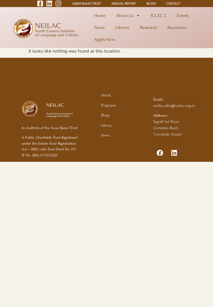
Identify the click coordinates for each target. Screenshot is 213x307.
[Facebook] (159, 152)
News (99, 27)
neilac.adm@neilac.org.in (174, 105)
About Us (125, 15)
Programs (108, 105)
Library (122, 27)
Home (99, 15)
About (106, 95)
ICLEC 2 (158, 15)
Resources (177, 27)
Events (183, 15)
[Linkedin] (174, 152)
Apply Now (104, 39)
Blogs (105, 115)
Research (148, 27)
